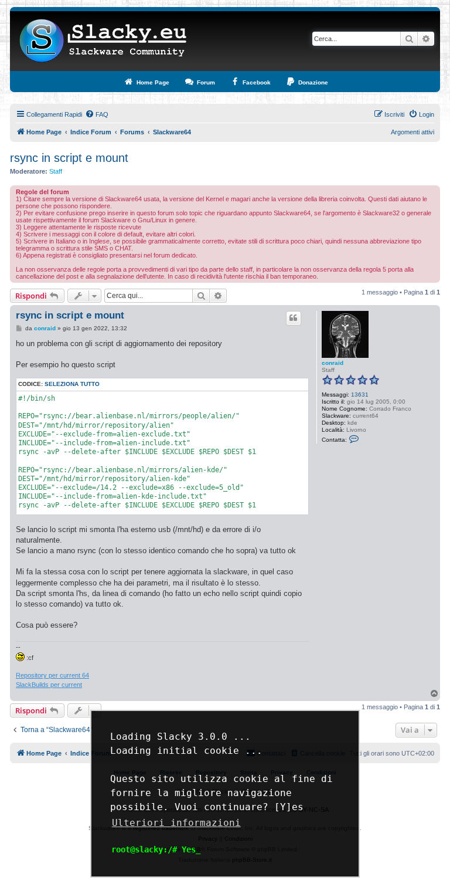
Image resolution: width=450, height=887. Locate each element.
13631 (360, 394)
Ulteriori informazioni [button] (176, 822)
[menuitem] (96, 114)
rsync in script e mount (69, 157)
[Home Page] (103, 41)
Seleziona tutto (72, 384)
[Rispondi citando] (293, 318)
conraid (332, 363)
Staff (55, 171)
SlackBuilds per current (49, 684)
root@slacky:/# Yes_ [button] (155, 849)
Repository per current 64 (52, 675)
